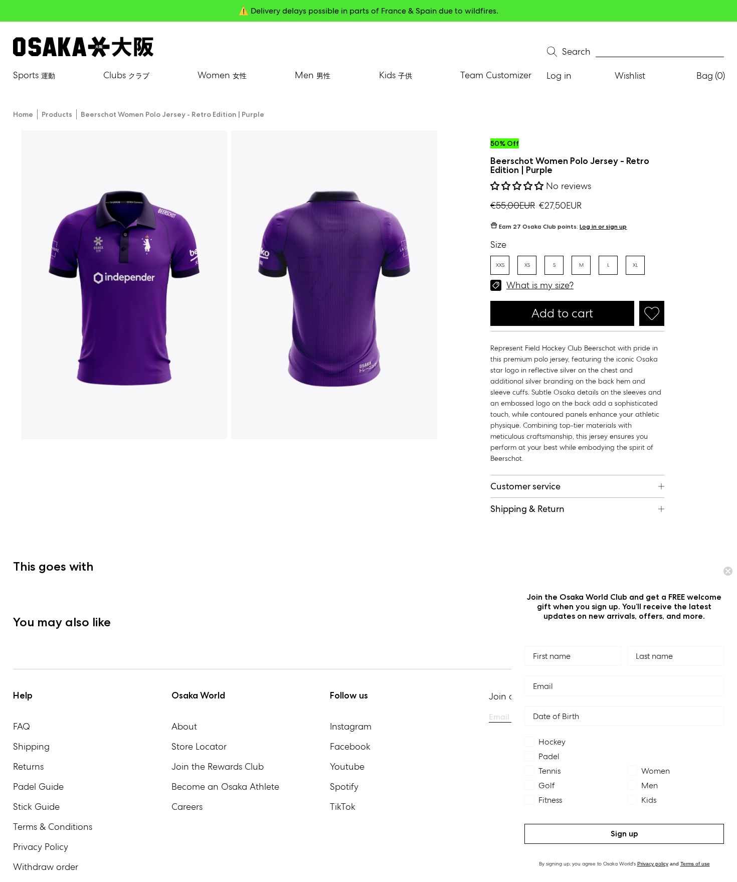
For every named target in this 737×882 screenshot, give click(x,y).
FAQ (21, 726)
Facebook (350, 746)
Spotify (344, 786)
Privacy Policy (40, 846)
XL (635, 265)
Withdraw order (45, 866)
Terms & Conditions (52, 826)
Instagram (351, 726)
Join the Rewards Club (217, 766)
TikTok (342, 806)
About (184, 726)
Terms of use (695, 863)
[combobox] (660, 52)
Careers (187, 806)
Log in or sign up (603, 226)
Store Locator (199, 746)
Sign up (624, 833)
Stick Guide (36, 806)
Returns (28, 766)
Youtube (347, 766)
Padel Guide (38, 786)
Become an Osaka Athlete (225, 786)
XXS (500, 265)
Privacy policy (652, 863)
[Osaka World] (83, 47)
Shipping (31, 746)
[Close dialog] (728, 571)
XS (527, 265)
